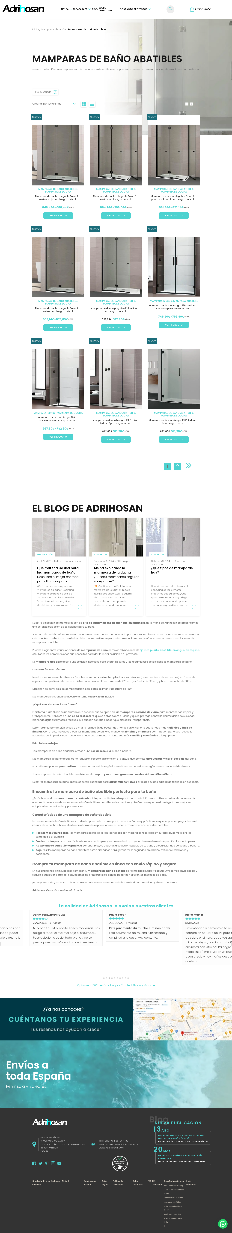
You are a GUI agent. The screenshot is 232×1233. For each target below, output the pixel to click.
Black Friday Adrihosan (174, 1181)
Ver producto (58, 215)
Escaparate (80, 9)
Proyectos (140, 9)
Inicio (35, 29)
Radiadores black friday (173, 1186)
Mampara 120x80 (161, 301)
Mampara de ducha (58, 191)
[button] (223, 1224)
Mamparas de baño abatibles (57, 189)
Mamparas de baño (53, 29)
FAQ (150, 1181)
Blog (95, 9)
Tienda (65, 9)
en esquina (192, 650)
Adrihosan (55, 1181)
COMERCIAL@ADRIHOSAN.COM (122, 1144)
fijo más (155, 650)
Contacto (126, 9)
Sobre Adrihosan (105, 9)
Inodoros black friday (172, 1202)
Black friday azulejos (172, 1214)
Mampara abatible (185, 301)
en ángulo (179, 650)
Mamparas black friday (173, 1198)
